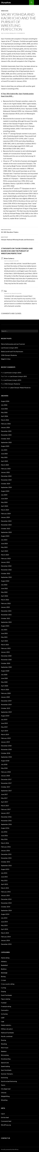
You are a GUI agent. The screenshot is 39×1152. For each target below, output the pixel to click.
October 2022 (5, 573)
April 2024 (4, 506)
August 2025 (5, 446)
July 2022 (4, 585)
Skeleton (4, 1051)
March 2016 (5, 843)
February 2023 (6, 558)
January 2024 (5, 517)
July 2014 (4, 918)
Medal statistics (6, 1025)
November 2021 (6, 615)
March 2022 (5, 600)
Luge (2, 1021)
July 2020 (4, 674)
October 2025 (5, 439)
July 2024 (4, 495)
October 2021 (5, 618)
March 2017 (5, 805)
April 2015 (4, 884)
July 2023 (4, 540)
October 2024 (5, 483)
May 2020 (4, 682)
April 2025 (4, 461)
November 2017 (6, 783)
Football (3, 1003)
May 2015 (4, 880)
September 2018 (6, 757)
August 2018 (5, 761)
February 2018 (6, 772)
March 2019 (5, 734)
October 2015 (5, 862)
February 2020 (6, 693)
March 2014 (5, 933)
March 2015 (5, 888)
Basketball (4, 965)
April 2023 (4, 551)
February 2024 (6, 513)
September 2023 (6, 532)
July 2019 (4, 719)
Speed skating (5, 1066)
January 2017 (5, 813)
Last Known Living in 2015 (9, 348)
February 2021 (6, 648)
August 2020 (5, 671)
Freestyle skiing (6, 1006)
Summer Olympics (7, 1074)
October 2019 (5, 708)
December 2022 (6, 566)
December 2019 (6, 701)
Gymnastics (5, 1010)
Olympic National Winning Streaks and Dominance (17, 238)
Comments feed (6, 1121)
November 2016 (6, 820)
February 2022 (6, 603)
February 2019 (6, 738)
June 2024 (4, 498)
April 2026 (4, 416)
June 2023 (4, 543)
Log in (3, 1114)
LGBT (2, 1018)
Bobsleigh (4, 973)
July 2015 (4, 873)
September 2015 (6, 865)
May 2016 (4, 839)
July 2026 (4, 405)
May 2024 (4, 502)
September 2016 (6, 824)
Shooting (4, 1044)
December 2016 (6, 817)
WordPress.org (6, 1125)
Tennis (3, 1085)
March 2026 (5, 420)
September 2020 (6, 667)
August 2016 (5, 828)
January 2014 (5, 940)
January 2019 (5, 742)
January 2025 (5, 472)
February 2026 (6, 424)
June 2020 (4, 678)
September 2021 (6, 622)
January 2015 (5, 895)
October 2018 (5, 753)
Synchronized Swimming (9, 1081)
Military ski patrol (7, 1029)
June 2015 (4, 877)
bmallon (13, 33)
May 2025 (4, 457)
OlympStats (6, 2)
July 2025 (4, 450)
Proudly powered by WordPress (9, 1149)
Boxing (3, 976)
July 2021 (4, 630)
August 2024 (5, 491)
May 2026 (4, 412)
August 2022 (5, 581)
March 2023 (5, 555)
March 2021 (5, 644)
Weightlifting (5, 1096)
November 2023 (6, 525)
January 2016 (5, 850)
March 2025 (5, 465)
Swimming (4, 1077)
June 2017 (4, 794)
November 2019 (6, 704)
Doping (3, 991)
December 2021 (6, 611)
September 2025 (6, 442)
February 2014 (6, 937)
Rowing (3, 1040)
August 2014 (5, 914)
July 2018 (4, 764)
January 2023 (5, 562)
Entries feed (5, 1117)
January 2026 (5, 427)
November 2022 (6, 570)
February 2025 (6, 468)
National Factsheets (7, 1033)
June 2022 (4, 588)
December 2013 (6, 944)
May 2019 (4, 727)
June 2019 (4, 723)
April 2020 (4, 686)
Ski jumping (5, 1055)
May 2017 (4, 798)
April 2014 (4, 929)
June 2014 (4, 922)
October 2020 (5, 663)
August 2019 (5, 716)
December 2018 (6, 746)
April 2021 (4, 641)
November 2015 (6, 858)
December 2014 (6, 899)
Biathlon (4, 969)
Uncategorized (5, 1089)
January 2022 (5, 607)
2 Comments (21, 33)
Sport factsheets (6, 1070)
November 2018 (6, 749)
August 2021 (5, 626)
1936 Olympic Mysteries (9, 355)
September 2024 (6, 487)
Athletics (4, 961)
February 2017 (6, 809)
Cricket (3, 980)
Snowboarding (5, 1059)
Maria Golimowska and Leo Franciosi (13, 344)
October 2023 (5, 528)
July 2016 (4, 832)
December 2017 (6, 779)
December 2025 (6, 431)
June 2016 (4, 835)
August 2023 (5, 536)
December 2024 (6, 476)
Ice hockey (4, 1014)
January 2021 (5, 652)
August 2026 (5, 401)
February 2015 (6, 892)
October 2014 (5, 907)
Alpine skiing (5, 958)
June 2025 (4, 454)
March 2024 (5, 510)
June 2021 (4, 633)
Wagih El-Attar (6, 359)
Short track (4, 1048)
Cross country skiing (7, 984)
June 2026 (4, 409)
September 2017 (6, 791)
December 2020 (6, 656)
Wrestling (4, 11)
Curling (3, 988)
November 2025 (6, 435)
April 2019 (4, 731)
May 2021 (4, 637)
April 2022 (4, 596)
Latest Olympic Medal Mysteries (20, 387)
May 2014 (4, 925)
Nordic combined (6, 1036)
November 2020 (6, 659)
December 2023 (6, 521)
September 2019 (6, 712)
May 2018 (4, 768)
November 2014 (6, 903)
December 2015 (6, 854)
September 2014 (6, 910)
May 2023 (4, 547)
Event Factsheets (6, 995)
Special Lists (5, 1062)
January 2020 (5, 697)
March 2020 (5, 689)
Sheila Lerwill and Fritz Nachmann (12, 351)
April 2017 (4, 802)
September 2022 (6, 577)
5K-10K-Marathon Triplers (9, 231)
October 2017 (5, 787)
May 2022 (4, 592)
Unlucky (3, 1092)
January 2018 (5, 776)
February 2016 (6, 847)
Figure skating (5, 999)
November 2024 (6, 480)
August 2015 (5, 869)
